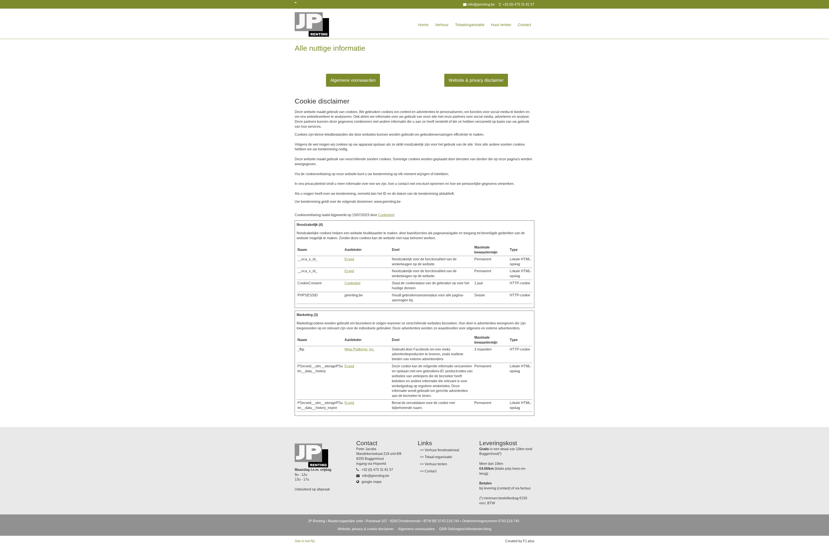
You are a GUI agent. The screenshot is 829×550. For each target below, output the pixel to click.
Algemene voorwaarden (353, 80)
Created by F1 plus (519, 541)
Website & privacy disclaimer (476, 80)
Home (423, 25)
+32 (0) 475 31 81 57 (518, 4)
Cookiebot (386, 215)
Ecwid (349, 259)
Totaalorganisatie (469, 25)
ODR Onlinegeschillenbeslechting (465, 529)
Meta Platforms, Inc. (360, 349)
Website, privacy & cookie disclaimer (366, 529)
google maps (371, 482)
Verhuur (442, 25)
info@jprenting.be (481, 4)
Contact (524, 25)
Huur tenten (501, 25)
